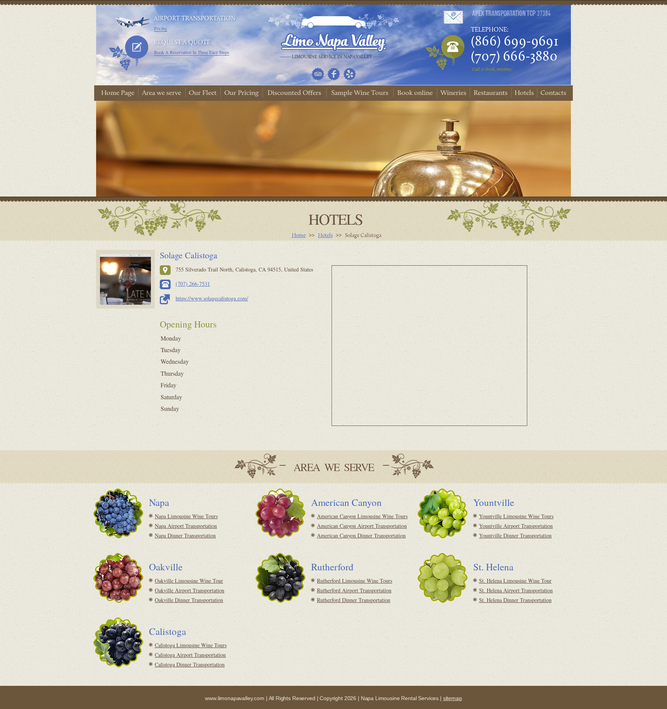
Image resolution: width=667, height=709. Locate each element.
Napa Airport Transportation (186, 525)
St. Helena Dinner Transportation (515, 600)
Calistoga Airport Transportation (190, 654)
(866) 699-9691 (515, 42)
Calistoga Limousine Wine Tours (191, 645)
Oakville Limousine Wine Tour (189, 580)
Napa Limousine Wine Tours (186, 516)
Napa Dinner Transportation (185, 535)
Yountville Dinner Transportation (515, 535)
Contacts (553, 93)
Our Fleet (203, 93)
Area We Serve (333, 467)
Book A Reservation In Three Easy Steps (191, 52)
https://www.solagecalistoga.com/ (212, 298)
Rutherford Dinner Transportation (353, 600)
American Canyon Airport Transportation (362, 525)
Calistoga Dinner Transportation (190, 664)
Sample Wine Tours (359, 93)
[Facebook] (333, 74)
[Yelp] (349, 74)
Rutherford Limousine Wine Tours (354, 580)
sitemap (452, 698)
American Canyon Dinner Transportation (361, 535)
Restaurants (491, 93)
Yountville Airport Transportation (516, 525)
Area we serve (161, 93)
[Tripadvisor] (317, 74)
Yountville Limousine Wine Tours (516, 516)
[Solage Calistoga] (125, 279)
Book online (415, 93)
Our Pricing (241, 93)
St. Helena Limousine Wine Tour (515, 580)
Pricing (160, 28)
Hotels (524, 93)
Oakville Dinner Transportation (189, 600)
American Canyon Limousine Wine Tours (362, 516)
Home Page (117, 93)
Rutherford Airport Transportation (354, 590)
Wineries (453, 93)
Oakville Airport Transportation (189, 590)
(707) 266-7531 (193, 283)
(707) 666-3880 (514, 57)
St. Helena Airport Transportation (516, 590)
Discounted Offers (294, 93)
